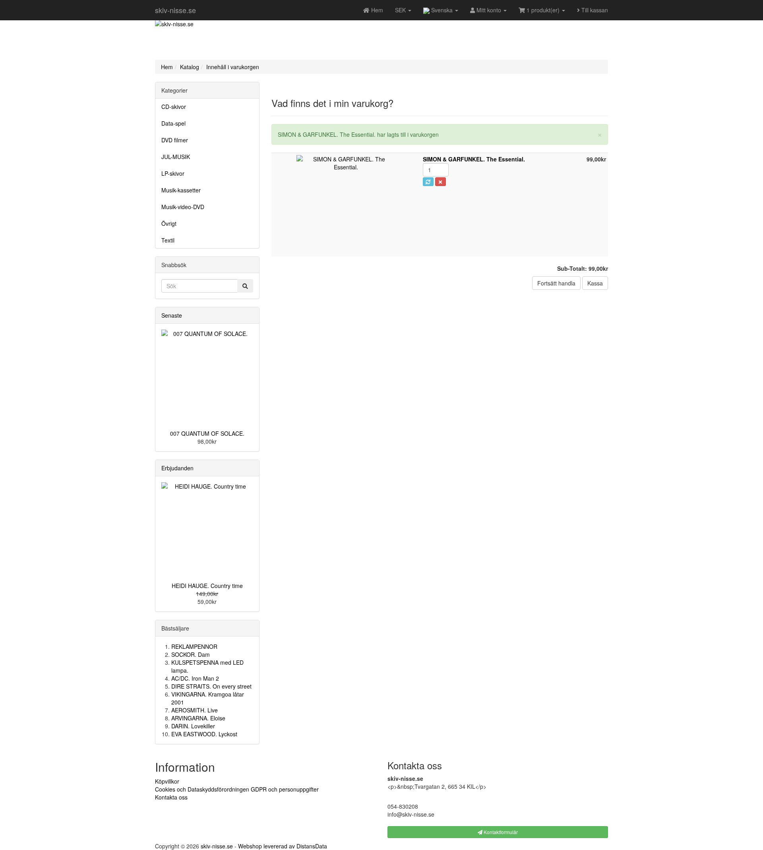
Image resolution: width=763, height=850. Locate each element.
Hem (167, 67)
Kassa (595, 283)
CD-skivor (173, 107)
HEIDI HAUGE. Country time (207, 586)
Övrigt (168, 223)
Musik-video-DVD (182, 207)
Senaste (171, 315)
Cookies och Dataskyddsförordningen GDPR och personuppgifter (237, 789)
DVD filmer (174, 140)
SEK (401, 10)
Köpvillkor (167, 781)
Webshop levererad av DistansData (282, 846)
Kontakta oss (171, 797)
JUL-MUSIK (175, 157)
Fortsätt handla (556, 283)
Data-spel (173, 123)
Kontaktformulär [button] (500, 832)
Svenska (442, 10)
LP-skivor (172, 173)
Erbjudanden (177, 468)
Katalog (189, 67)
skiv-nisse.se (175, 10)
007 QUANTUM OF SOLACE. (207, 433)
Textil (167, 240)
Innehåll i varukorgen (232, 67)
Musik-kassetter (181, 190)
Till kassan (594, 10)
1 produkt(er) (543, 10)
